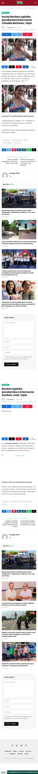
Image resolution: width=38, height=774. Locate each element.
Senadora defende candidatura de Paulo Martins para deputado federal (10, 523)
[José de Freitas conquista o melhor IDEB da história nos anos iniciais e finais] (19, 591)
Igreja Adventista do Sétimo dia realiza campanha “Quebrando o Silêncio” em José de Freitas (18, 212)
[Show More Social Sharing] (34, 34)
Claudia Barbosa (17, 140)
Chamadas (5, 13)
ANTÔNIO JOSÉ (16, 501)
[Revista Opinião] (20, 3)
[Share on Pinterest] (27, 34)
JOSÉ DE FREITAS (7, 143)
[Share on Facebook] (7, 34)
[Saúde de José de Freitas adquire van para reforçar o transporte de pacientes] (19, 651)
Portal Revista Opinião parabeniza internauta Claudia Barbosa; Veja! (27, 523)
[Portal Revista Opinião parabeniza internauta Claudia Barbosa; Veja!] (19, 49)
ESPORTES (12, 754)
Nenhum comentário (22, 30)
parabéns (17, 143)
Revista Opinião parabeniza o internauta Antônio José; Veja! (10, 161)
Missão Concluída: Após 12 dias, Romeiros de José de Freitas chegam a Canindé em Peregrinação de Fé (18, 634)
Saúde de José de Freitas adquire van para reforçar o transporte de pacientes (18, 665)
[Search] (35, 3)
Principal (8, 751)
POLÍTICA (28, 751)
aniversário (6, 140)
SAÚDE (26, 754)
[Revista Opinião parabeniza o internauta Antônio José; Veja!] (19, 421)
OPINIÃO (20, 754)
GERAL (15, 751)
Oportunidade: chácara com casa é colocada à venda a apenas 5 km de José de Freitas (19, 243)
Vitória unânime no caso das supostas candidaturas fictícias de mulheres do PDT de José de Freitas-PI (18, 273)
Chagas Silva (10, 27)
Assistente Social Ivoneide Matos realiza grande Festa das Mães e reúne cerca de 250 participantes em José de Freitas (18, 304)
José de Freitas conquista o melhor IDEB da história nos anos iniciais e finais (18, 604)
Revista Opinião (29, 758)
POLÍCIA (21, 751)
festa (25, 140)
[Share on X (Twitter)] (17, 34)
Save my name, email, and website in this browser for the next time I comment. (18, 358)
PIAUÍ (4, 504)
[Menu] (3, 3)
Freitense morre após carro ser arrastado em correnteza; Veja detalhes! (28, 162)
